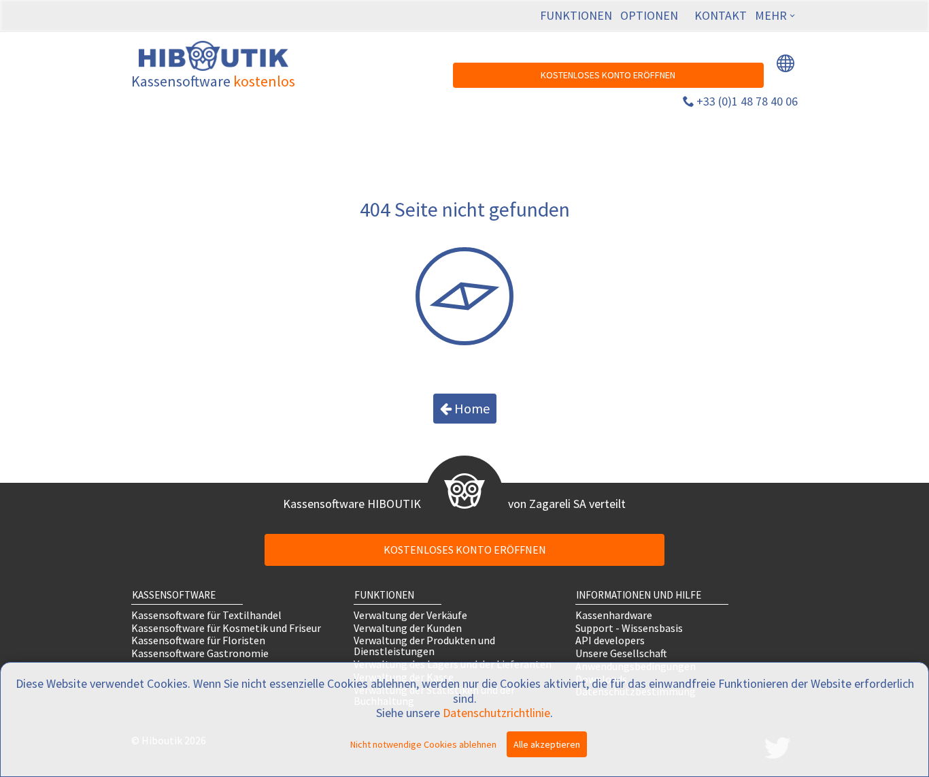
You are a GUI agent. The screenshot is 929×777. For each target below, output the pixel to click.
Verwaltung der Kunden (408, 627)
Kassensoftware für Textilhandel (206, 614)
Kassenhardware (613, 614)
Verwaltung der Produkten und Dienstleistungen (424, 646)
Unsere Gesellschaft (621, 653)
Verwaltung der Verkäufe (410, 614)
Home (471, 408)
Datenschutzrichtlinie (496, 712)
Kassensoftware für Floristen (198, 640)
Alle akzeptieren (546, 744)
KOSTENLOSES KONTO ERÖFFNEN (608, 75)
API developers (610, 640)
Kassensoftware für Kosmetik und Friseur (226, 627)
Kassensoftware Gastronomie (200, 653)
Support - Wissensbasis (629, 627)
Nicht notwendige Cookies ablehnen (423, 744)
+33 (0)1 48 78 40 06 (747, 101)
